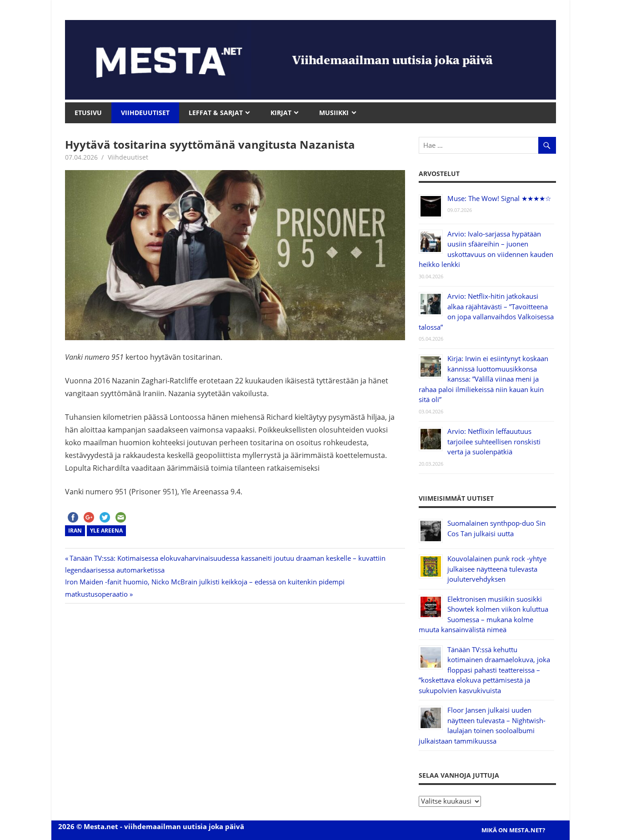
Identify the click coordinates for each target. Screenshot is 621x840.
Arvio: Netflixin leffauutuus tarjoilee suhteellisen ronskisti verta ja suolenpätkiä (494, 441)
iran (75, 530)
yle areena (106, 530)
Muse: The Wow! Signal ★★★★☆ (499, 198)
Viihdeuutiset (128, 157)
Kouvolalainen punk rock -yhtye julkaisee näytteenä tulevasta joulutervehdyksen (496, 568)
